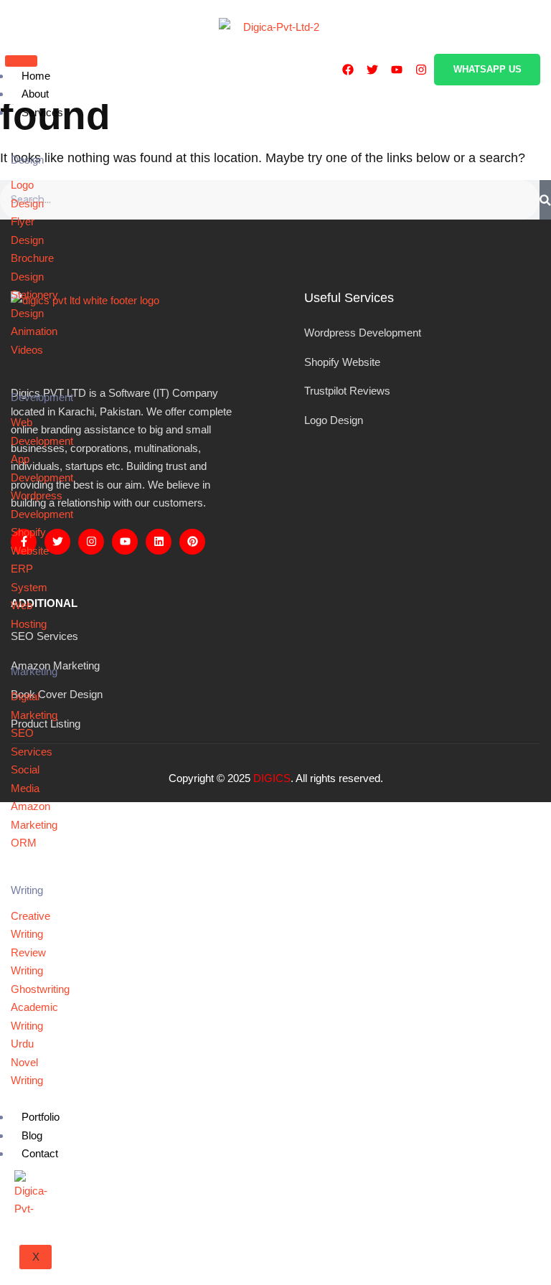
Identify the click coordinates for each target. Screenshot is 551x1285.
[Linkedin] (158, 542)
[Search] (545, 200)
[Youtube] (396, 69)
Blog (32, 1135)
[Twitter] (372, 69)
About (35, 94)
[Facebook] (348, 69)
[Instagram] (421, 69)
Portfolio (41, 1117)
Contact (40, 1153)
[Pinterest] (192, 542)
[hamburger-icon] (21, 61)
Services (42, 112)
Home (36, 76)
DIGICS (272, 778)
